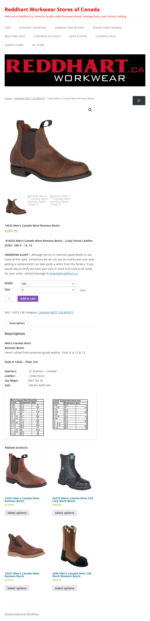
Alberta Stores (14, 45)
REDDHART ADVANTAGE (33, 27)
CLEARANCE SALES (106, 36)
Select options (17, 513)
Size (7, 289)
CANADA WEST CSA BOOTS (29, 98)
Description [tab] (17, 323)
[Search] (139, 100)
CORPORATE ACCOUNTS (47, 36)
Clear (83, 289)
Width (9, 283)
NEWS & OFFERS (78, 36)
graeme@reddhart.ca (64, 273)
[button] (90, 109)
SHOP (8, 27)
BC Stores (38, 45)
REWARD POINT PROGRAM (107, 27)
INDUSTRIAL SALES (15, 36)
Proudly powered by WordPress (22, 614)
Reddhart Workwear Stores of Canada (52, 9)
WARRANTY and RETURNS (69, 27)
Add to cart (28, 298)
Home (8, 98)
